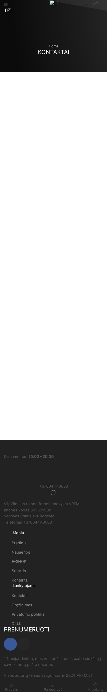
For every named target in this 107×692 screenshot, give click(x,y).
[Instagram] (9, 11)
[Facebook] (6, 11)
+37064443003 (53, 486)
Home (53, 46)
